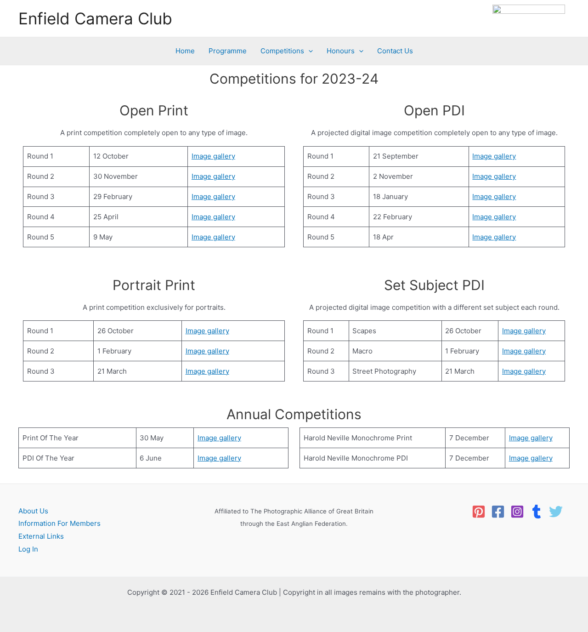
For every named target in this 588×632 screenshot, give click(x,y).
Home (185, 50)
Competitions (282, 50)
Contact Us (395, 50)
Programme (228, 50)
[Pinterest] (479, 511)
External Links (41, 536)
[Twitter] (556, 511)
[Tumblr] (536, 511)
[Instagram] (517, 511)
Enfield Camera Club (95, 18)
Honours (341, 50)
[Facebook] (498, 511)
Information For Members (59, 523)
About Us (33, 511)
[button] (308, 51)
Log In (28, 549)
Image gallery (213, 156)
